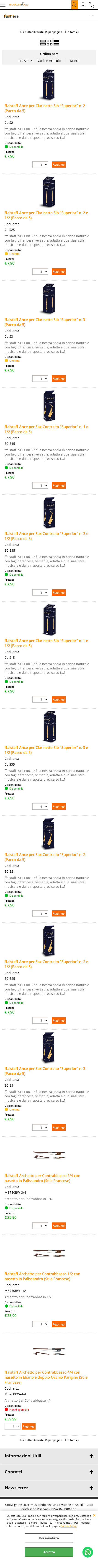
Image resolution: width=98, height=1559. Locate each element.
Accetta (49, 1552)
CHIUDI (94, 1515)
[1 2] (40, 1324)
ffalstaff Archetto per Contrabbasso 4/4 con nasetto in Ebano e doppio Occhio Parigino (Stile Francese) (46, 1377)
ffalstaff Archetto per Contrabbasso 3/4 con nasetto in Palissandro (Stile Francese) (42, 1178)
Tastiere (11, 16)
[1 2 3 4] (40, 1226)
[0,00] (92, 5)
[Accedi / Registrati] (83, 5)
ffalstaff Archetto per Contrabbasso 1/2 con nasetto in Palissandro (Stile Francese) (42, 1276)
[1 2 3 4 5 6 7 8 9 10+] (40, 165)
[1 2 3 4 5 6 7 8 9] (40, 1128)
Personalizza (49, 1538)
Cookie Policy (69, 1526)
